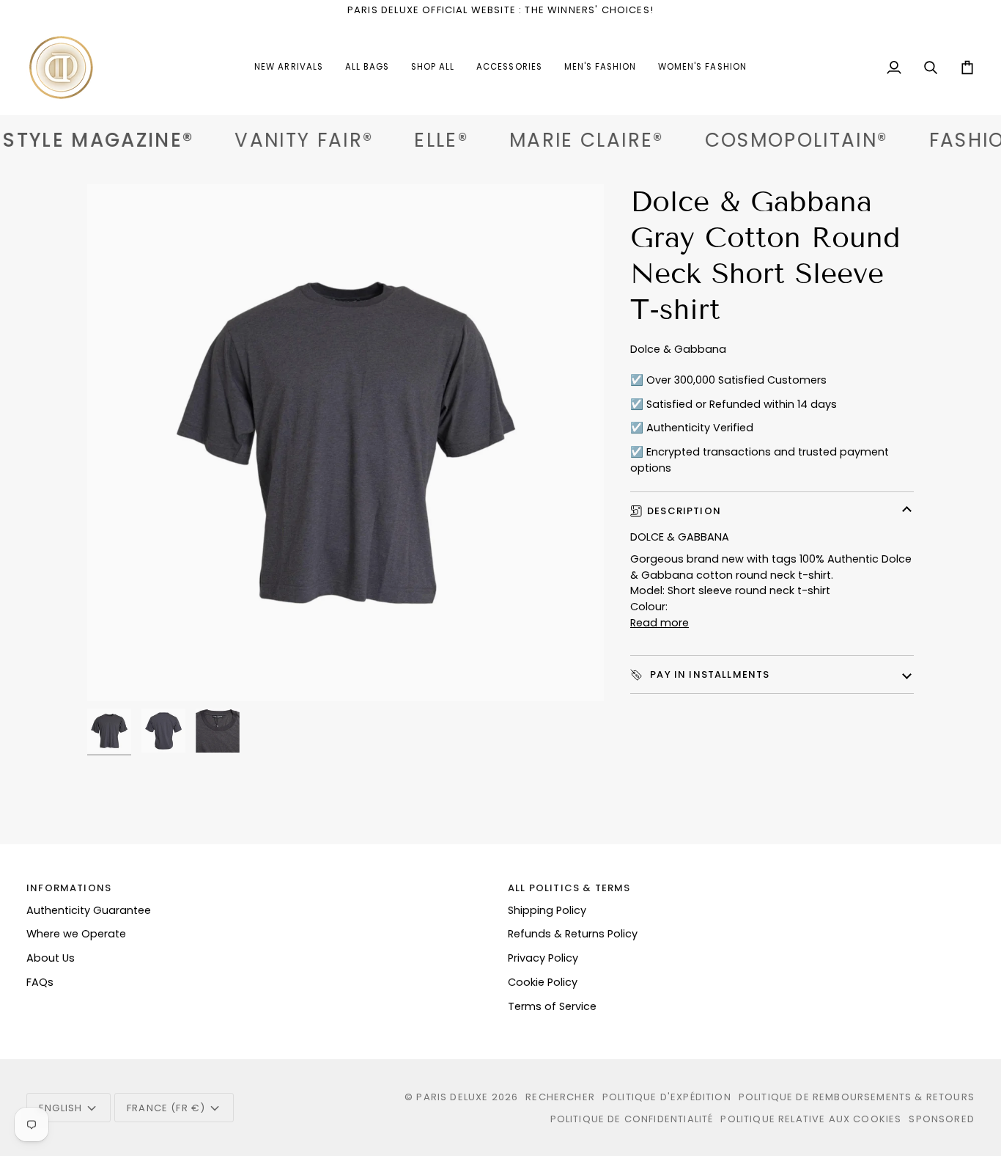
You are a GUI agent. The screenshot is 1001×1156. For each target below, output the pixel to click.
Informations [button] (68, 888)
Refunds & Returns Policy (573, 933)
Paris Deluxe (452, 1097)
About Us (50, 958)
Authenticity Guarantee (88, 910)
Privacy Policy (543, 958)
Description (684, 511)
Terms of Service (552, 1006)
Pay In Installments (708, 674)
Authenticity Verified (699, 427)
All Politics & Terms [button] (569, 888)
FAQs (39, 982)
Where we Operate (76, 933)
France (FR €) (166, 1108)
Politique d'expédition (666, 1097)
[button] (509, 67)
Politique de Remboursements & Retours (857, 1097)
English (60, 1108)
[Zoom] (345, 442)
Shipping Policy (547, 910)
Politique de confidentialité (632, 1119)
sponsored (942, 1119)
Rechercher (560, 1097)
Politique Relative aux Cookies (810, 1119)
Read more (659, 622)
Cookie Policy (542, 982)
